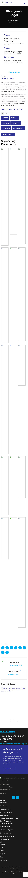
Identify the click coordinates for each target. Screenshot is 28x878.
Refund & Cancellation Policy (9, 819)
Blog (1, 857)
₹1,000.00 (14, 118)
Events (2, 847)
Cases (2, 850)
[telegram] (11, 647)
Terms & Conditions (6, 812)
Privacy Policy (4, 815)
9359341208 (3, 793)
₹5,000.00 (6, 123)
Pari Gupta (14, 717)
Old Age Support (5, 833)
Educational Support (6, 830)
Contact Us (3, 860)
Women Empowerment (7, 836)
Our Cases (3, 806)
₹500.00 (5, 118)
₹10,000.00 (15, 123)
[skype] (15, 647)
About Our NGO (5, 802)
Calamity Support (5, 839)
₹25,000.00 (6, 128)
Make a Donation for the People (13, 751)
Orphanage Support (6, 823)
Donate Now (7, 134)
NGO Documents (5, 809)
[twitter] (7, 647)
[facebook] (2, 647)
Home (12, 18)
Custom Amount (18, 128)
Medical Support (5, 826)
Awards (2, 844)
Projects (2, 854)
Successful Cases (13, 20)
